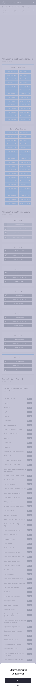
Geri (18, 685)
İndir (18, 680)
